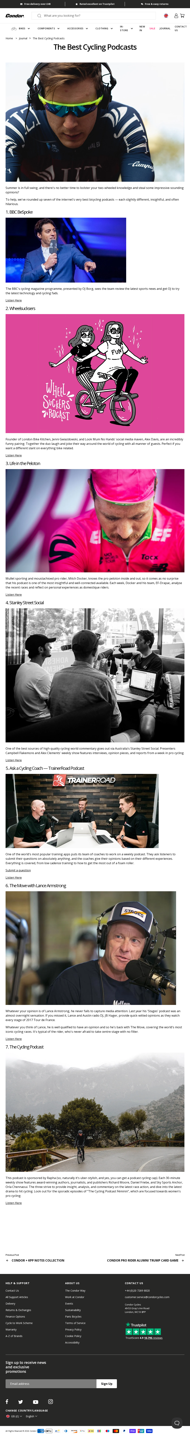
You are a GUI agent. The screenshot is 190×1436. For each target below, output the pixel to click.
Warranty (11, 1329)
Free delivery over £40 (37, 4)
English (30, 1416)
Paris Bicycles (73, 1316)
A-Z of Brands (14, 1336)
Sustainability (73, 1310)
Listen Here (14, 300)
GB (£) (15, 1416)
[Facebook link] (7, 1403)
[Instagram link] (50, 1403)
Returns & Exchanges (18, 1310)
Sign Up (106, 1384)
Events (69, 1303)
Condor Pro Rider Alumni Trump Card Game (143, 1260)
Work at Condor (74, 1297)
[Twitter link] (21, 1403)
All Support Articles (17, 1297)
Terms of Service (75, 1323)
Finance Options (15, 1316)
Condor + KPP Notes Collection (37, 1260)
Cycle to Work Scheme (19, 1323)
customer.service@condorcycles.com (147, 1297)
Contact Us (12, 1290)
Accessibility (72, 1342)
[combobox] (97, 15)
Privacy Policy (73, 1329)
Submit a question (18, 870)
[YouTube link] (36, 1403)
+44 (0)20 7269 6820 (137, 1290)
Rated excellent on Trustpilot (97, 4)
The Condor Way (75, 1290)
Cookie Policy (73, 1336)
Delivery (10, 1303)
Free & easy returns (156, 4)
